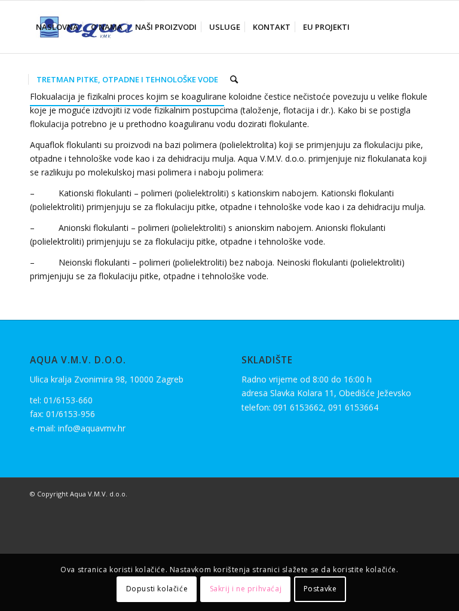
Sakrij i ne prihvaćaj (246, 589)
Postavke (320, 589)
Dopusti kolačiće (157, 589)
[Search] (234, 79)
